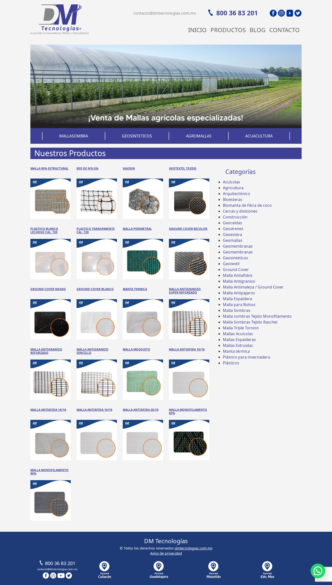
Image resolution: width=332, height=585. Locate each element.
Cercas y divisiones (240, 211)
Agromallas (198, 136)
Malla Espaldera (237, 298)
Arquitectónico (236, 193)
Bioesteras (232, 199)
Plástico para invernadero (246, 357)
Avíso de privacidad (166, 553)
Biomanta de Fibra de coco (247, 205)
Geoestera (232, 234)
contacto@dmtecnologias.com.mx (164, 13)
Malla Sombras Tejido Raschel (250, 322)
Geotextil (231, 263)
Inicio (197, 30)
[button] (318, 571)
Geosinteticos (137, 136)
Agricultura (233, 187)
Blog (257, 30)
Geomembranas (238, 246)
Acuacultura (259, 136)
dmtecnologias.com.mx (193, 548)
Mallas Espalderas (239, 339)
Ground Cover (236, 269)
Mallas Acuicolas (238, 333)
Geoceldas (232, 222)
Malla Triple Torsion (241, 328)
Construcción (235, 217)
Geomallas (232, 240)
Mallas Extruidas (238, 345)
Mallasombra (73, 136)
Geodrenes (233, 228)
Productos (228, 30)
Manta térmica (236, 351)
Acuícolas (231, 182)
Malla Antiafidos (238, 275)
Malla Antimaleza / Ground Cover (253, 287)
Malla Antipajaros (239, 293)
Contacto (284, 30)
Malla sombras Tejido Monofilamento (257, 316)
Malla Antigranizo (239, 281)
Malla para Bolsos (239, 304)
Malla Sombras (236, 310)
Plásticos (231, 363)
